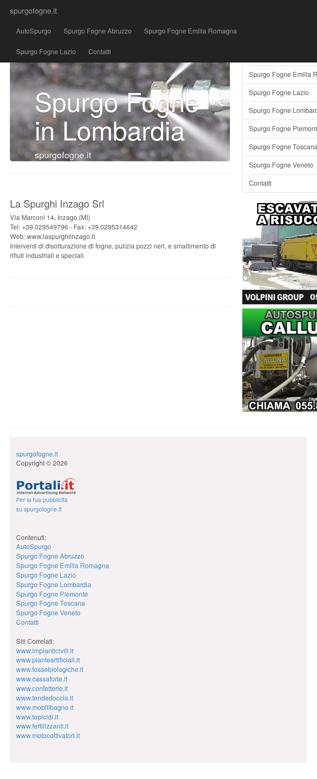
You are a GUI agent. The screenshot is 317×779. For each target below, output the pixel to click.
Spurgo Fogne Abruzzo (98, 31)
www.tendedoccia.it (44, 698)
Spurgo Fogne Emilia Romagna (190, 31)
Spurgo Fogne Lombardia (53, 584)
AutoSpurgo (33, 31)
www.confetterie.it (42, 688)
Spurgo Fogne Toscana (50, 603)
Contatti (99, 51)
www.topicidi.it (37, 717)
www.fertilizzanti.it (42, 726)
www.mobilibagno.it (44, 707)
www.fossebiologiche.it (49, 669)
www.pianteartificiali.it (48, 659)
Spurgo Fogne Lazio (46, 51)
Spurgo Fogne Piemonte (52, 594)
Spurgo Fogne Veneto (48, 612)
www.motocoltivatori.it (48, 735)
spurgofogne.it (33, 10)
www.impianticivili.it (44, 650)
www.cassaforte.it (41, 678)
